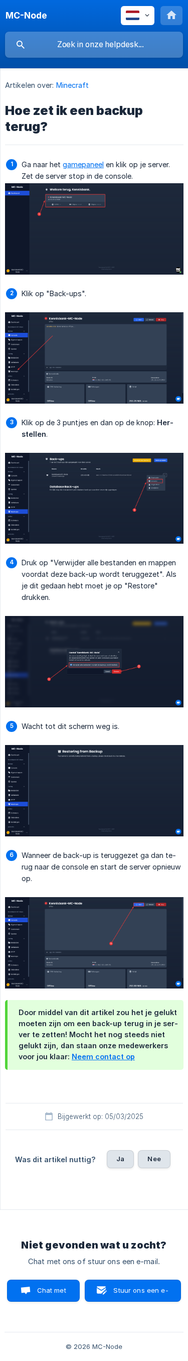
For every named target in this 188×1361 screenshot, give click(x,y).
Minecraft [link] (72, 85)
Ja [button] (120, 1159)
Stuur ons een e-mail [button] (140, 1294)
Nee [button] (153, 1159)
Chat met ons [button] (51, 1294)
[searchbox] (94, 45)
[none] (26, 15)
